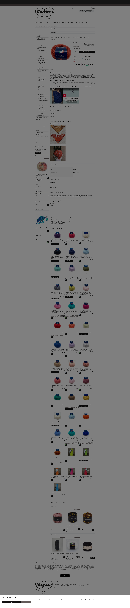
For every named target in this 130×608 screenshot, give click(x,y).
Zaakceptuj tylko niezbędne (7, 602)
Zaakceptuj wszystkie (26, 602)
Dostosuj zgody (17, 602)
